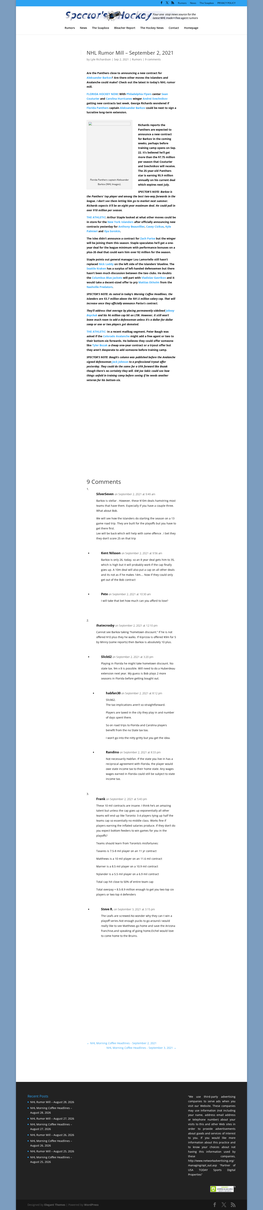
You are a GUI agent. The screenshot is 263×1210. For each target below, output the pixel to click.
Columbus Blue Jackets (107, 278)
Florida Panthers (98, 108)
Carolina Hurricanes (119, 98)
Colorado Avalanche (116, 336)
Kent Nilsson (111, 553)
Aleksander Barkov (99, 77)
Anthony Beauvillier (131, 226)
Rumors (182, 3)
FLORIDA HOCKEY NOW (102, 94)
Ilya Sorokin (112, 231)
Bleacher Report (124, 28)
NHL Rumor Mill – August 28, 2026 (52, 1102)
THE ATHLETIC (96, 217)
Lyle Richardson (100, 59)
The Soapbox (207, 3)
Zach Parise (147, 238)
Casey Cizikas (155, 226)
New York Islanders (120, 222)
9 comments (153, 59)
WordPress (91, 1205)
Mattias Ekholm (148, 282)
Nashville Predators (100, 287)
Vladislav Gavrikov (154, 278)
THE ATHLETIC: (96, 331)
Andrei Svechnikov (155, 98)
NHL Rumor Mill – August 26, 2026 (52, 1135)
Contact (174, 28)
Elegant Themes (54, 1205)
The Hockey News (152, 28)
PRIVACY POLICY (226, 3)
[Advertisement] (203, 117)
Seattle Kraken (96, 268)
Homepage (191, 28)
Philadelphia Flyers (139, 94)
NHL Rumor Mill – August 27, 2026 (52, 1118)
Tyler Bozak (100, 345)
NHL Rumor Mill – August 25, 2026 (52, 1151)
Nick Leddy (106, 264)
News (193, 3)
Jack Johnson (120, 362)
